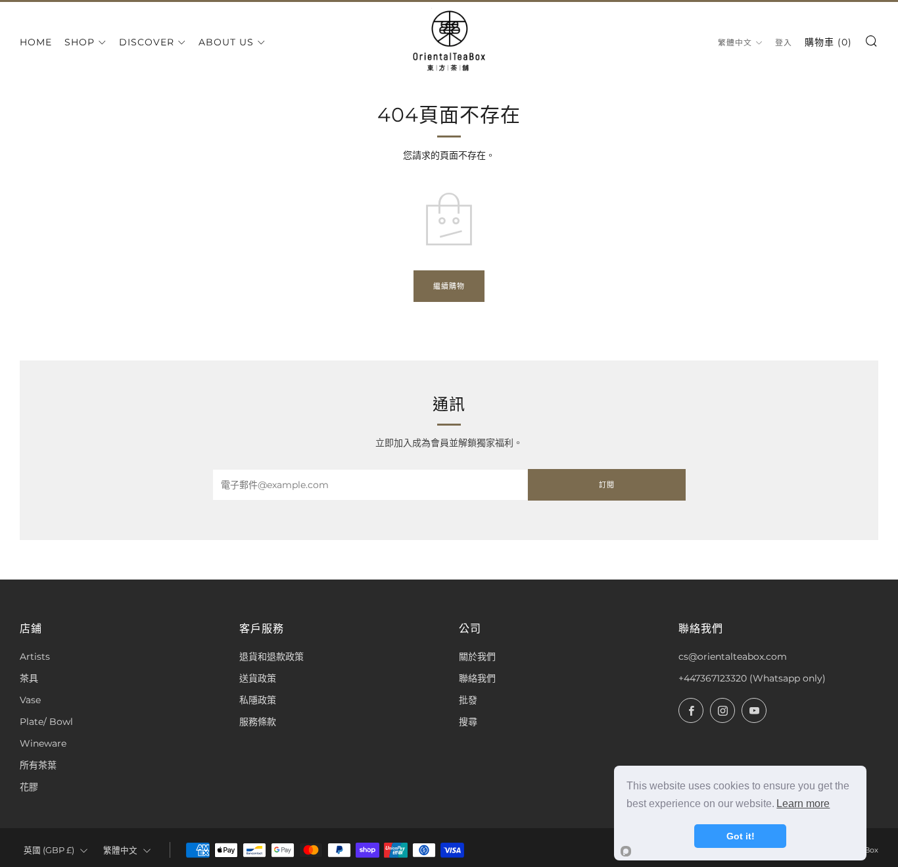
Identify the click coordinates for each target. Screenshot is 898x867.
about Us (226, 42)
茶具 (29, 678)
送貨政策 (257, 678)
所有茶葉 (38, 765)
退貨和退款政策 (271, 656)
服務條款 (257, 722)
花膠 (29, 787)
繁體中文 (735, 42)
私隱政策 (257, 700)
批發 (468, 700)
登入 (783, 42)
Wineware (43, 743)
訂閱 (607, 484)
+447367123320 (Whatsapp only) (752, 678)
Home (36, 42)
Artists (35, 656)
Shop (79, 42)
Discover (146, 42)
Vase (30, 700)
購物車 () (828, 42)
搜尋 (468, 722)
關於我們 (477, 656)
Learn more (803, 803)
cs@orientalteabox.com (732, 656)
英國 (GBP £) (49, 850)
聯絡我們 (477, 678)
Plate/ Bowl (46, 722)
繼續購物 (449, 286)
